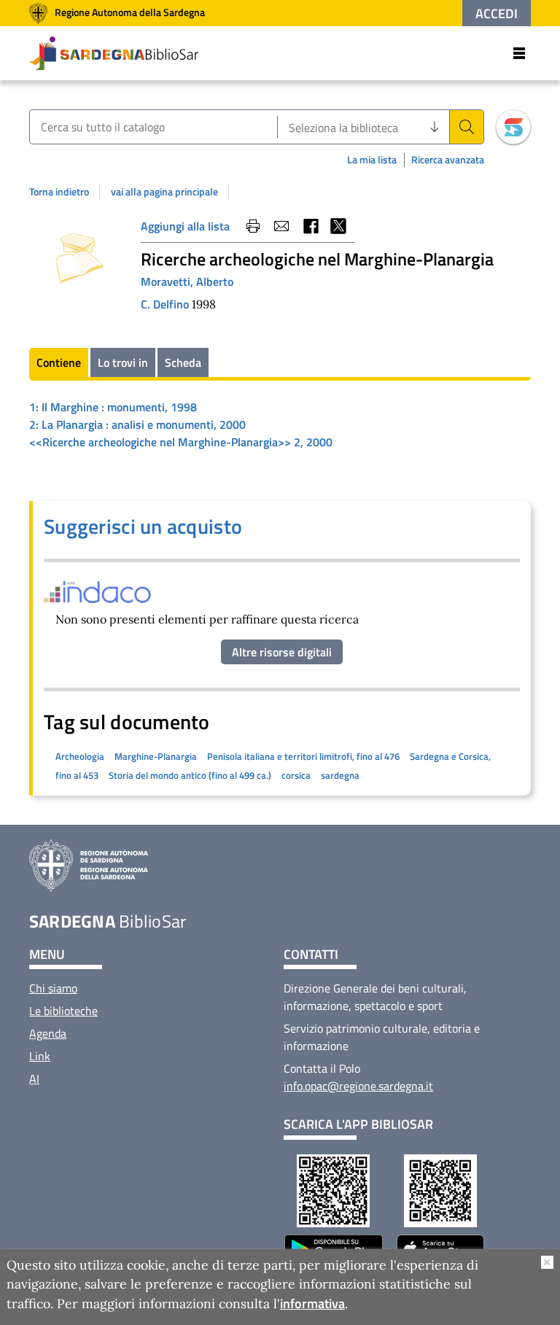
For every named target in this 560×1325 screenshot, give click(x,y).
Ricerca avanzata (447, 160)
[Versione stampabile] (253, 226)
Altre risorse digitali (282, 652)
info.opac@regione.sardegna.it (358, 1086)
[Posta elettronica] (281, 226)
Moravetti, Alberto (187, 281)
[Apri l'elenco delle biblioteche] (434, 127)
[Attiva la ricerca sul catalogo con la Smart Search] (513, 126)
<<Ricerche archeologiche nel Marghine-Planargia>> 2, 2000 (180, 442)
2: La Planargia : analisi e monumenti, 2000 (137, 424)
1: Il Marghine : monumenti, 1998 (113, 407)
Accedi (496, 13)
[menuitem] (53, 988)
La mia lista (372, 159)
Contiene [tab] (58, 362)
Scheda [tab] (183, 362)
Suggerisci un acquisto (143, 526)
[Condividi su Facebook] (310, 226)
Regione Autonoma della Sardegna (130, 12)
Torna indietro (59, 192)
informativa (312, 1303)
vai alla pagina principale (164, 192)
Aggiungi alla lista (185, 226)
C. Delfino (166, 304)
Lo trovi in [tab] (123, 362)
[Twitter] (338, 226)
